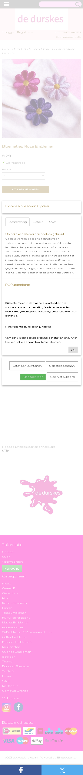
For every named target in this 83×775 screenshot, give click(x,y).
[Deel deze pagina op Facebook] (21, 770)
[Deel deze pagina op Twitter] (62, 770)
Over (52, 221)
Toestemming (17, 221)
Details (38, 221)
